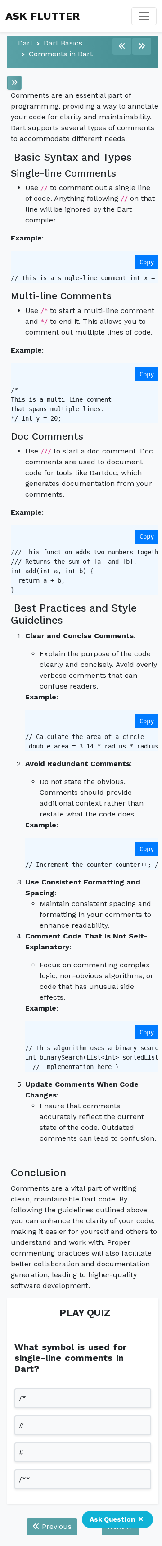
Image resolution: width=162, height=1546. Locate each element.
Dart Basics (63, 43)
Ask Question (112, 1519)
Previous (56, 1526)
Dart (25, 43)
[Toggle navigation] (144, 16)
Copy (147, 262)
